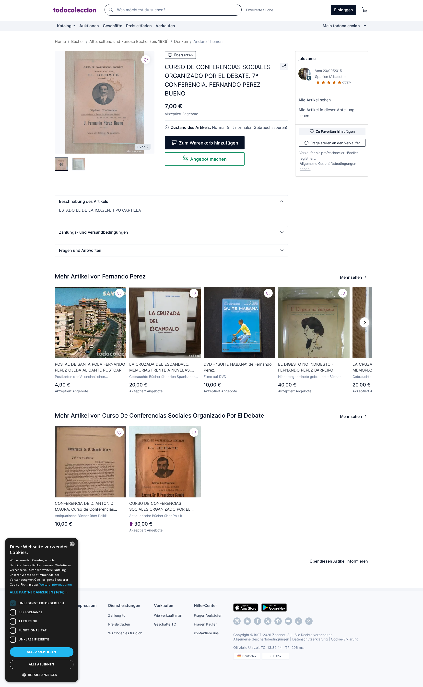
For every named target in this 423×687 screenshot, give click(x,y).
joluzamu (307, 58)
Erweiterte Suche (259, 10)
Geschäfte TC (165, 624)
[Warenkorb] (365, 10)
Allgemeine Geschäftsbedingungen (261, 639)
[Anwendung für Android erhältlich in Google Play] (274, 607)
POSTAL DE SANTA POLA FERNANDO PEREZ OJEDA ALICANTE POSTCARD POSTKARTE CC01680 (90, 367)
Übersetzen (183, 55)
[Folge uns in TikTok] (298, 621)
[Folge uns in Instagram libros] (247, 621)
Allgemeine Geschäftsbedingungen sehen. (328, 166)
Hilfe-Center (205, 605)
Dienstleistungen (124, 605)
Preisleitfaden (139, 25)
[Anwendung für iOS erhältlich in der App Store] (245, 607)
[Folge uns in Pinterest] (278, 621)
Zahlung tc (116, 615)
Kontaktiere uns (206, 633)
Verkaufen (165, 25)
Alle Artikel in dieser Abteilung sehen (326, 112)
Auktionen (89, 25)
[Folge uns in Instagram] (237, 621)
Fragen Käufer (205, 624)
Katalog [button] (64, 25)
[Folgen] (145, 59)
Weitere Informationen (55, 584)
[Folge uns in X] (267, 621)
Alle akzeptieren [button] (41, 652)
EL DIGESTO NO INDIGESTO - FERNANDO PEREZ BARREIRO (305, 367)
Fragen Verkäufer (208, 615)
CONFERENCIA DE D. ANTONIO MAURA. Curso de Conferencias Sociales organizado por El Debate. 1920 (87, 506)
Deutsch (248, 656)
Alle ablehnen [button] (41, 664)
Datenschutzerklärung (310, 639)
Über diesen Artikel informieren (339, 561)
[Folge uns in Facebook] (257, 621)
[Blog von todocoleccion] (309, 621)
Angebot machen (208, 159)
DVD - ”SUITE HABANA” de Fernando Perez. (238, 367)
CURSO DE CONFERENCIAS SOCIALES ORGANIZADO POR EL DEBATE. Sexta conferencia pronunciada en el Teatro (159, 506)
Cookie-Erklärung (345, 639)
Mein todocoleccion (341, 25)
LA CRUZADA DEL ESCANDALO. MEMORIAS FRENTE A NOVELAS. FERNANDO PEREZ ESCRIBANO (160, 367)
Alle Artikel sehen (314, 99)
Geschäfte (112, 25)
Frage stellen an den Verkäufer (335, 143)
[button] (171, 201)
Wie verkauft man (168, 615)
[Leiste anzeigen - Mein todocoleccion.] (365, 26)
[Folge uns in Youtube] (288, 621)
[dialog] (41, 610)
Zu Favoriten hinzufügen (335, 131)
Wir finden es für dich (125, 633)
